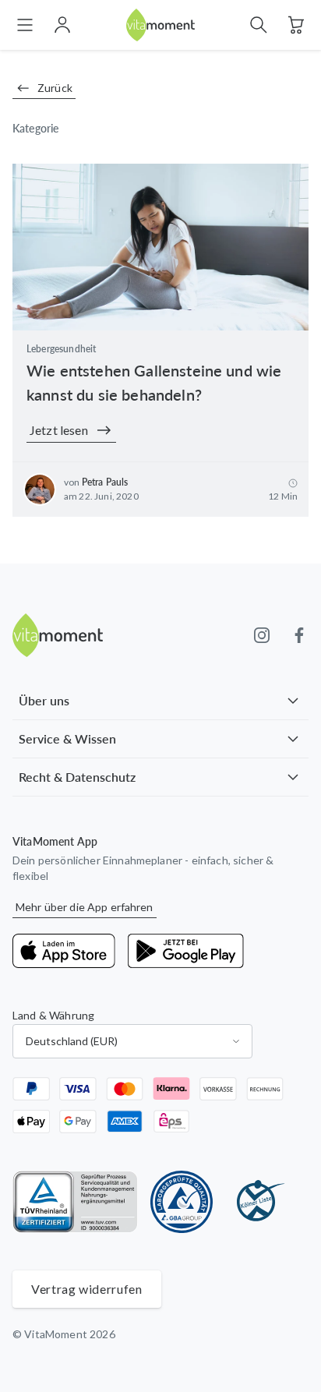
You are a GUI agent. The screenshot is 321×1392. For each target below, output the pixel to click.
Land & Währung (53, 1015)
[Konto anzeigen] (62, 25)
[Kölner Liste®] (256, 1202)
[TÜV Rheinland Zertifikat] (75, 1202)
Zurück (54, 87)
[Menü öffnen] (25, 25)
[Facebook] (299, 635)
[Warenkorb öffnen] (296, 25)
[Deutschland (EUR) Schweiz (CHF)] (132, 1041)
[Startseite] (160, 25)
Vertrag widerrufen (87, 1288)
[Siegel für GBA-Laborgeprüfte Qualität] (181, 1202)
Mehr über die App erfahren (84, 906)
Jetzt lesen (59, 429)
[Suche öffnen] (258, 25)
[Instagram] (261, 635)
